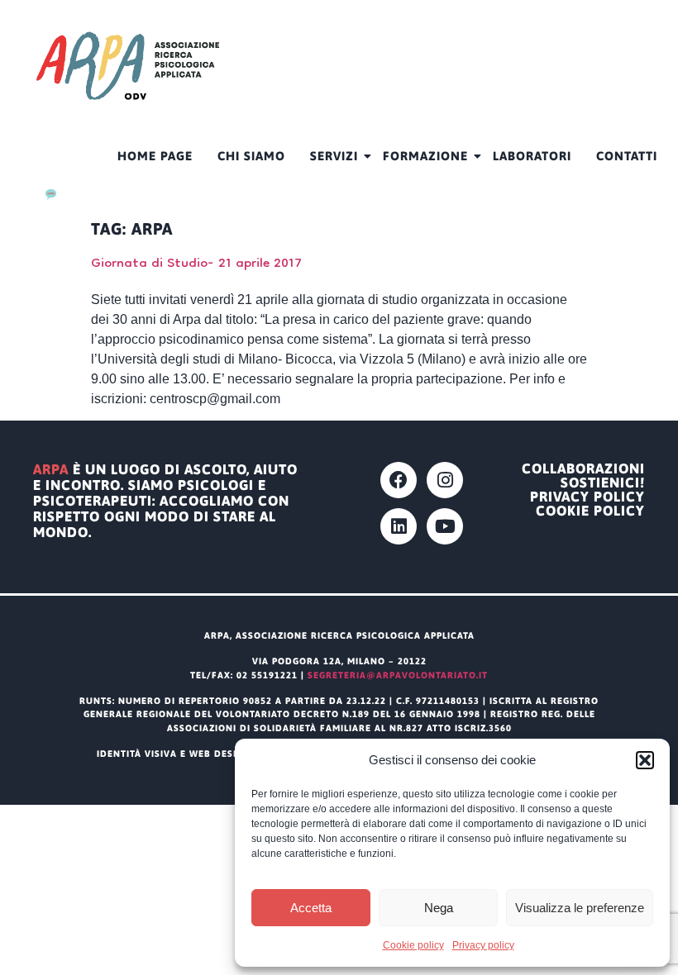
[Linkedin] (398, 526)
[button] (645, 760)
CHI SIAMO (251, 156)
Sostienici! (603, 483)
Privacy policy (483, 945)
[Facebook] (398, 480)
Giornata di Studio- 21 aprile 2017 (196, 264)
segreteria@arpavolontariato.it (398, 675)
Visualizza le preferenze (579, 908)
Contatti (626, 156)
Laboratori (532, 156)
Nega (438, 908)
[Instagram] (445, 480)
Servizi (334, 156)
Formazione (425, 156)
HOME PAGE (155, 156)
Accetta (311, 908)
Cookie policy (413, 945)
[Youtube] (445, 526)
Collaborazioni (583, 469)
